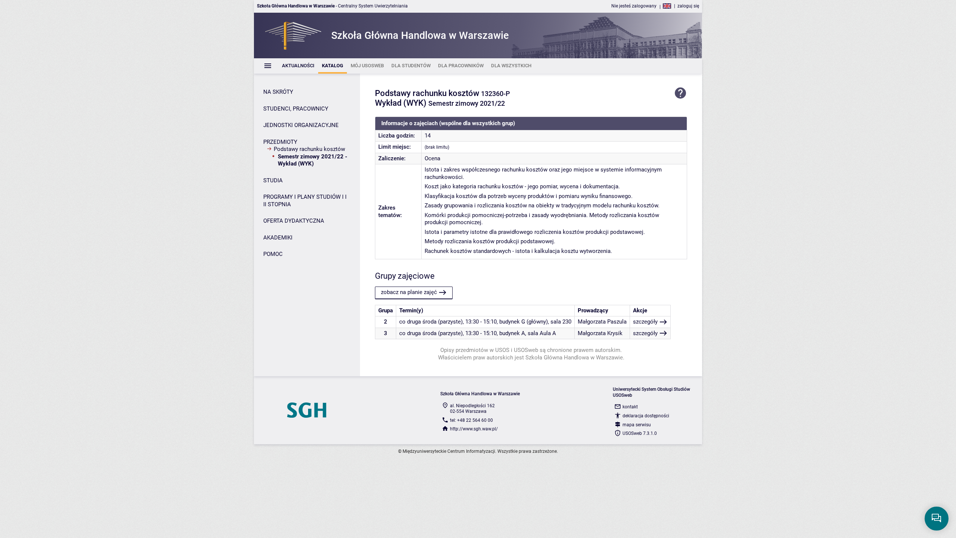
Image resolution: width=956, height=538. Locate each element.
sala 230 (560, 321)
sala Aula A (542, 333)
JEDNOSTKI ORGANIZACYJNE (301, 125)
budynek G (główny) (523, 321)
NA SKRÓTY (278, 92)
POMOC (273, 254)
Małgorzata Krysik (600, 333)
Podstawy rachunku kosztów (309, 149)
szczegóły (645, 321)
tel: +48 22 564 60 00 (471, 420)
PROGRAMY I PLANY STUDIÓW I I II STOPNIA (305, 201)
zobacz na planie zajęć (409, 292)
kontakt (630, 406)
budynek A (512, 333)
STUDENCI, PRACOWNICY (295, 108)
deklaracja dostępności (646, 415)
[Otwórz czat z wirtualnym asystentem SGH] (937, 519)
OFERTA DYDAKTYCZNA (293, 220)
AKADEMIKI (277, 237)
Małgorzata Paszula (602, 321)
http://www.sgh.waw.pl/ (474, 429)
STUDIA (273, 180)
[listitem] (298, 66)
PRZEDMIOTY (280, 142)
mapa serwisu (637, 424)
